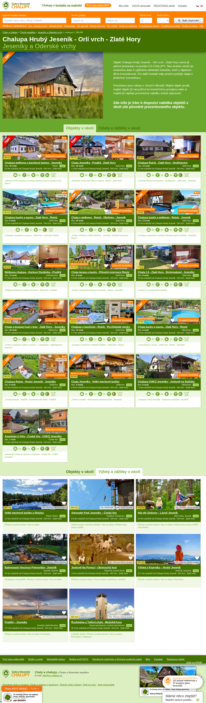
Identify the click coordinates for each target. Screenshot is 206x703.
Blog (148, 659)
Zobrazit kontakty (55, 156)
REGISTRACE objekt (164, 5)
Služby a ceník (35, 659)
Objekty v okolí (80, 128)
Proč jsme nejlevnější (13, 659)
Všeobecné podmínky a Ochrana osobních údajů (117, 659)
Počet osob (145, 15)
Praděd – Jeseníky (16, 622)
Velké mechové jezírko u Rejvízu (24, 512)
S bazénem (69, 26)
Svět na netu (89, 684)
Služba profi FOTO (78, 659)
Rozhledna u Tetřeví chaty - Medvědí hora (96, 622)
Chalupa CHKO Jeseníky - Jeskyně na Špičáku (166, 381)
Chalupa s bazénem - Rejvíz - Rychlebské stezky (100, 327)
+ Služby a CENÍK (22, 689)
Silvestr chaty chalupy (71, 684)
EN (201, 6)
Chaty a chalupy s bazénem (44, 684)
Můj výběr (124, 5)
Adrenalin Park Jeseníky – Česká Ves (94, 512)
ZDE (53, 176)
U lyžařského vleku (170, 26)
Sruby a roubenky (128, 26)
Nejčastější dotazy (56, 659)
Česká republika (27, 32)
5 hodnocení (61, 141)
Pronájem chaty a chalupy (16, 684)
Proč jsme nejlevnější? (97, 5)
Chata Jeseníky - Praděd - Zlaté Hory (93, 162)
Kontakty (182, 5)
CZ (197, 6)
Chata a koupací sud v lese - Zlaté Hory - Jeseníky (35, 327)
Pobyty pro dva (97, 26)
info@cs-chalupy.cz (52, 675)
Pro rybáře (112, 26)
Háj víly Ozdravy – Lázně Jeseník (158, 512)
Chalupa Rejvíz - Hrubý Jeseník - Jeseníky (30, 381)
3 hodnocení (128, 141)
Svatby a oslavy (190, 26)
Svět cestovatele (106, 684)
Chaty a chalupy (10, 32)
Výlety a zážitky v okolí (119, 128)
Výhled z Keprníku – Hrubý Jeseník (159, 567)
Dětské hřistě (55, 26)
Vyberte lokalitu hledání (14, 15)
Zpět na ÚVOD (194, 662)
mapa (62, 516)
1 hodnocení (61, 196)
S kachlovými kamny (149, 26)
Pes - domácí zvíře (37, 26)
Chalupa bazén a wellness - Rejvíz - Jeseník (164, 217)
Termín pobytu (78, 15)
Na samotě (82, 26)
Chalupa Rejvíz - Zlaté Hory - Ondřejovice (163, 162)
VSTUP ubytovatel (141, 5)
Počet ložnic (163, 15)
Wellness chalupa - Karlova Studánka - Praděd (33, 272)
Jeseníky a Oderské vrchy (50, 32)
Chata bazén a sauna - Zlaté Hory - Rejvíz (162, 327)
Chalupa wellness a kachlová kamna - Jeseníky (33, 162)
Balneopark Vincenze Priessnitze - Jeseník (30, 567)
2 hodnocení (61, 360)
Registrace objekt (175, 659)
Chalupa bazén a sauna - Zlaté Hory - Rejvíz (31, 217)
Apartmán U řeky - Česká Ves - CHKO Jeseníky (33, 436)
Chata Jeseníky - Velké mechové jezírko (95, 381)
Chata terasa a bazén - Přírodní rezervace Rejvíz (100, 272)
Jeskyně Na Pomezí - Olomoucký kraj (94, 567)
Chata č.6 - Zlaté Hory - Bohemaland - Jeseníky (166, 272)
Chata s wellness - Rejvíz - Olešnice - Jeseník (98, 217)
